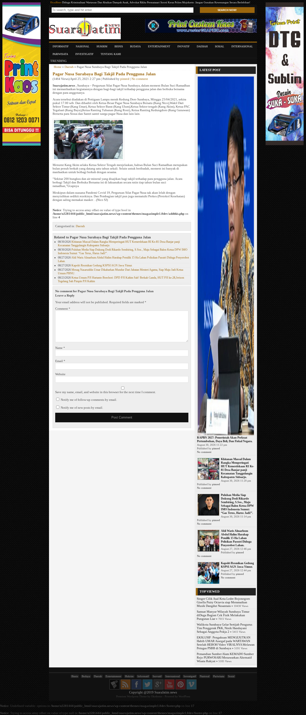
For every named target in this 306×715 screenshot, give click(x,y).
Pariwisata (60, 54)
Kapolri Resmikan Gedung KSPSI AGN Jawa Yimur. (101, 265)
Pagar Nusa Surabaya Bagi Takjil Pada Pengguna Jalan (104, 74)
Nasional (82, 46)
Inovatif (183, 46)
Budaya (135, 46)
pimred (124, 79)
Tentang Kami (111, 54)
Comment (62, 308)
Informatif (61, 46)
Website (60, 374)
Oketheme (156, 696)
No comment (139, 79)
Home (57, 67)
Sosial (219, 46)
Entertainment (159, 46)
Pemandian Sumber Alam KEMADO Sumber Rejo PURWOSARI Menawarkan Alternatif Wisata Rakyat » (225, 657)
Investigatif (84, 54)
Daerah (202, 46)
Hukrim (102, 46)
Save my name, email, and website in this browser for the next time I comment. (105, 392)
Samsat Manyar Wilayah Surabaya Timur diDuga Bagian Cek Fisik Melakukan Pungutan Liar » (223, 615)
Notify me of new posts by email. (82, 407)
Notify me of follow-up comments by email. (89, 400)
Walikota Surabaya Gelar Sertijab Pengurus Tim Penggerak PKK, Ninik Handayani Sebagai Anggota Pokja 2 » (224, 628)
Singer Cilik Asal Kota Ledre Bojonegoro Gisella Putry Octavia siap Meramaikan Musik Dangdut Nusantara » (223, 602)
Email (60, 361)
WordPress (184, 696)
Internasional (242, 46)
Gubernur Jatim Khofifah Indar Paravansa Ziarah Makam (94, 2)
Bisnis (119, 46)
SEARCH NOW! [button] (227, 10)
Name (60, 348)
